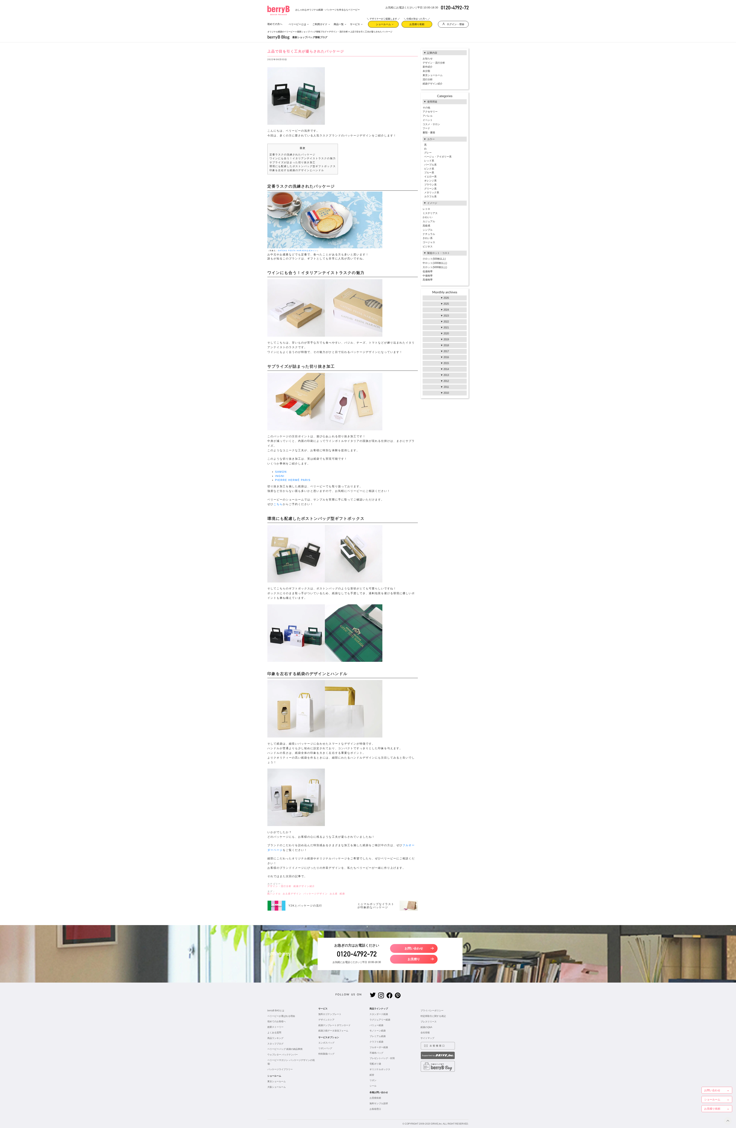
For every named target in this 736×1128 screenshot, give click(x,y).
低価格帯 (428, 271)
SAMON (281, 471)
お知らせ (428, 58)
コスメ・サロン (431, 124)
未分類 (426, 71)
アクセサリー (430, 111)
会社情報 (425, 1032)
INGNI (279, 476)
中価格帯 (428, 275)
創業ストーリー (275, 1027)
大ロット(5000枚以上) (435, 267)
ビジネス (428, 246)
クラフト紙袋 (376, 1041)
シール (373, 1086)
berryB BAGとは (275, 1010)
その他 (426, 107)
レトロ (426, 209)
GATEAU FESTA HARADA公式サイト (297, 251)
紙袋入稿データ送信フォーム (333, 1030)
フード (426, 128)
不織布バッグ (376, 1053)
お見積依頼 (375, 1098)
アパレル (428, 115)
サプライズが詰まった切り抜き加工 (292, 162)
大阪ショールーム (276, 1087)
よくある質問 (274, 1032)
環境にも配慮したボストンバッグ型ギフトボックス (302, 166)
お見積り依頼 (417, 23)
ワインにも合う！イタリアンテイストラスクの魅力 (302, 158)
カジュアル (429, 221)
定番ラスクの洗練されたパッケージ (292, 154)
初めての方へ (274, 24)
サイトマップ (427, 1038)
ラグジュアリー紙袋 (380, 1019)
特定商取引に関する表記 (433, 1016)
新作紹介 (428, 66)
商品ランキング (275, 1038)
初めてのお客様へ (276, 1021)
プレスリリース (429, 1021)
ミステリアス (430, 213)
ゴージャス (429, 242)
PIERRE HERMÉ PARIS (292, 480)
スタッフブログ (275, 1043)
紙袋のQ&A (426, 1027)
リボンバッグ (325, 1048)
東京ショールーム (433, 75)
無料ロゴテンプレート (329, 1014)
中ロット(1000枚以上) (435, 263)
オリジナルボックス (380, 1069)
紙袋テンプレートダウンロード (334, 1025)
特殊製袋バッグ (326, 1054)
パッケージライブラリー (280, 1069)
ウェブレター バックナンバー (282, 1054)
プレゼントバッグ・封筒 (382, 1058)
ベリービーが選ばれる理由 (281, 1016)
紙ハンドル (274, 893)
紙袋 (342, 893)
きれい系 (428, 238)
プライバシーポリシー (432, 1010)
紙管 (372, 1075)
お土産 (334, 893)
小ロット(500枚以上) (434, 258)
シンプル (428, 229)
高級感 (426, 225)
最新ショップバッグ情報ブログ (312, 31)
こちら (278, 504)
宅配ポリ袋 (375, 1063)
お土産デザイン (292, 893)
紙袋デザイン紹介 (304, 886)
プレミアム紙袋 (378, 1036)
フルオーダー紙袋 (379, 1047)
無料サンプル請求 (379, 1103)
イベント (428, 120)
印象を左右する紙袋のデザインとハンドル (296, 170)
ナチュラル (429, 234)
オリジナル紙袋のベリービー (281, 31)
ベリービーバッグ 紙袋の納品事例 (284, 1049)
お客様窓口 (375, 1109)
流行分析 (428, 79)
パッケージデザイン (315, 893)
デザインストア (326, 1019)
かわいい (428, 217)
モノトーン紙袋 (378, 1030)
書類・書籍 (429, 132)
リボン (373, 1080)
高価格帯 (428, 279)
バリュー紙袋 (376, 1025)
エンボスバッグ (326, 1042)
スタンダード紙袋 (379, 1014)
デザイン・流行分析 (338, 31)
